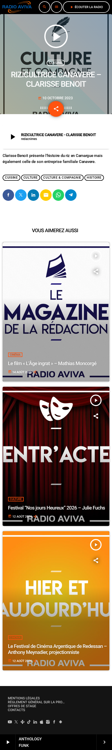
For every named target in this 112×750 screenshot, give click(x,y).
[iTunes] (42, 722)
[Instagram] (48, 722)
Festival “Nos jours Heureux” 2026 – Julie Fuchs (56, 508)
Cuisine (56, 63)
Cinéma (15, 354)
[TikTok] (29, 722)
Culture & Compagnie (62, 177)
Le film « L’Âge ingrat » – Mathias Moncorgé (52, 363)
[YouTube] (10, 722)
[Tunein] (23, 722)
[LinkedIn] (35, 722)
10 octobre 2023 (55, 98)
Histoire (94, 177)
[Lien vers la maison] (17, 7)
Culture (30, 177)
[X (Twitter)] (16, 722)
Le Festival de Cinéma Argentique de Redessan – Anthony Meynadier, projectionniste (57, 649)
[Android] (61, 722)
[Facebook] (54, 722)
